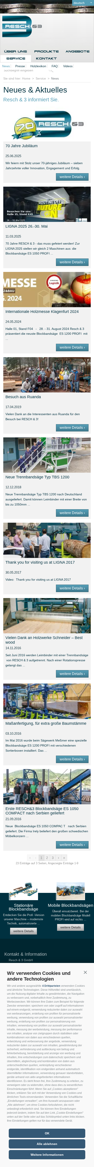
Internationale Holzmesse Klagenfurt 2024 (42, 311)
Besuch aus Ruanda (23, 397)
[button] (85, 972)
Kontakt (46, 58)
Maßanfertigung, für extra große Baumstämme (45, 723)
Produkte (46, 51)
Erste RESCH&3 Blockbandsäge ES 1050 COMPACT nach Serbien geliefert (41, 811)
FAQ (55, 66)
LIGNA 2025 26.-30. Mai (26, 226)
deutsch (79, 3)
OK (47, 1133)
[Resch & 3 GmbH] (21, 36)
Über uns (15, 51)
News (6, 66)
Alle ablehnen (47, 1144)
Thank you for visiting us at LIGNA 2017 (40, 562)
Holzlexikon (38, 66)
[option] (23, 910)
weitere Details (23, 931)
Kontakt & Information (25, 954)
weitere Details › (72, 177)
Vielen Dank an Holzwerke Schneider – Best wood (44, 640)
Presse (20, 66)
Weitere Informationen (47, 1154)
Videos (68, 66)
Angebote (77, 51)
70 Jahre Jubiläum (21, 146)
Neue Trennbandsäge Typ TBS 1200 (37, 477)
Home (26, 78)
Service (15, 58)
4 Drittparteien (51, 985)
